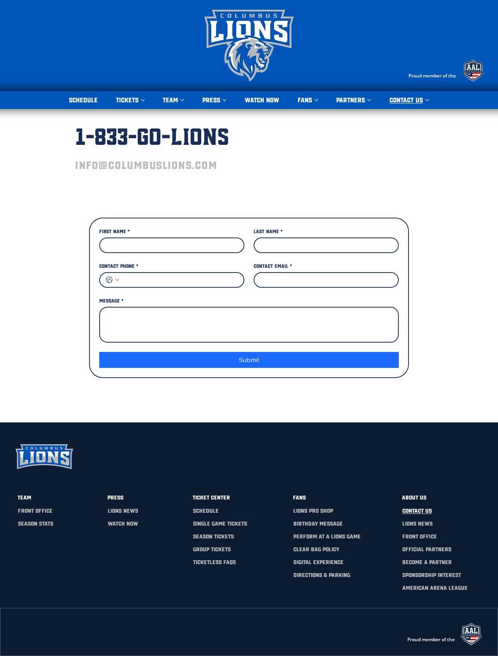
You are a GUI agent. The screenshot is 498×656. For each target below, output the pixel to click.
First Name (114, 231)
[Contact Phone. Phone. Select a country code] (112, 280)
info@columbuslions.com (146, 164)
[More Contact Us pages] (427, 100)
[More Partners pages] (369, 100)
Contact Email (273, 265)
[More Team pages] (182, 100)
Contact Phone (118, 265)
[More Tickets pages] (143, 100)
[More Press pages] (224, 100)
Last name (268, 231)
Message (111, 300)
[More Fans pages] (316, 100)
